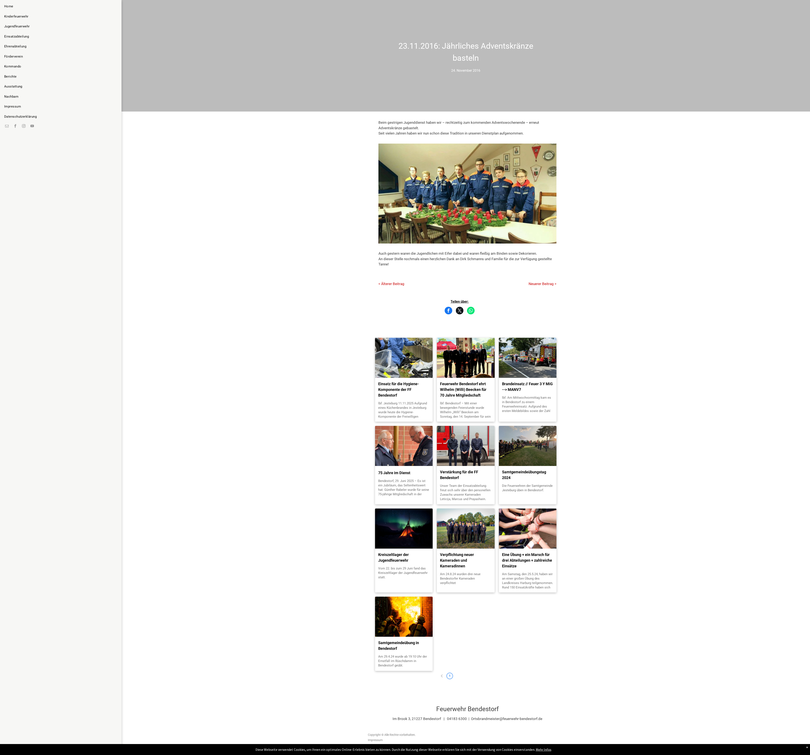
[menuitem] (20, 6)
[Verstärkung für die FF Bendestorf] (465, 446)
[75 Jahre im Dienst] (404, 446)
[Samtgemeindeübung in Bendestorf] (404, 617)
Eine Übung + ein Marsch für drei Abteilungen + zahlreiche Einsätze (527, 560)
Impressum (375, 740)
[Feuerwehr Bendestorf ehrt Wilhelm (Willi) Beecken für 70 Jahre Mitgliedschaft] (465, 358)
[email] (7, 126)
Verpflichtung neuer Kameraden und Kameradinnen (457, 560)
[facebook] (15, 126)
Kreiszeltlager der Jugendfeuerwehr (393, 557)
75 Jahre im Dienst (394, 473)
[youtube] (32, 126)
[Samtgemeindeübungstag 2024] (527, 446)
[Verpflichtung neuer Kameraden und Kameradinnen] (465, 529)
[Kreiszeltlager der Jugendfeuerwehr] (404, 529)
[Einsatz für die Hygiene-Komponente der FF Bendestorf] (404, 358)
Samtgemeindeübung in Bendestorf (398, 646)
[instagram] (24, 126)
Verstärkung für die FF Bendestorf (459, 475)
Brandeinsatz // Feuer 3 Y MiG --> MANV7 (527, 387)
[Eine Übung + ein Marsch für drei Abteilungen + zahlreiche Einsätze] (527, 529)
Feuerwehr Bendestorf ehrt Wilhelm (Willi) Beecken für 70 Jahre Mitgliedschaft (463, 389)
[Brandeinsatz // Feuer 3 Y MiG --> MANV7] (527, 358)
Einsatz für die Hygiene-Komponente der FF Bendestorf (398, 389)
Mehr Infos (543, 749)
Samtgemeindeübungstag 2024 (524, 475)
